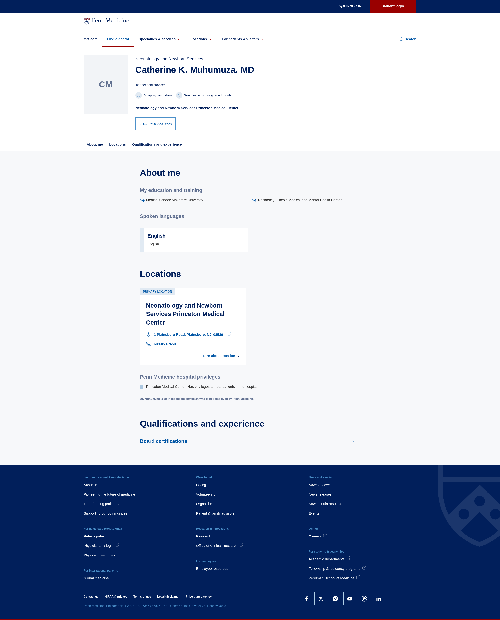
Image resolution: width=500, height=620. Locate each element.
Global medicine (96, 578)
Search (410, 39)
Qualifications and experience (157, 144)
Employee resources (212, 569)
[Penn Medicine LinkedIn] (378, 598)
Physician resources (99, 555)
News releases (320, 494)
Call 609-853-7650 (157, 124)
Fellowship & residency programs (334, 569)
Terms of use (142, 596)
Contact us (91, 596)
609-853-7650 (165, 344)
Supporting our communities (105, 513)
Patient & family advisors (215, 513)
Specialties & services (157, 39)
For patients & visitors (240, 39)
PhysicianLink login (98, 546)
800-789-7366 (352, 6)
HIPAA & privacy (116, 596)
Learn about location (218, 356)
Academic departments (327, 559)
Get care (91, 39)
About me (95, 144)
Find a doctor (118, 39)
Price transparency (199, 596)
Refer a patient (95, 536)
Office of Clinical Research (217, 546)
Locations (198, 39)
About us (90, 485)
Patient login (393, 6)
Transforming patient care (103, 504)
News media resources (326, 504)
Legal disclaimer (168, 596)
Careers (315, 536)
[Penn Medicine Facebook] (306, 598)
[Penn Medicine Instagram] (335, 598)
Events (314, 513)
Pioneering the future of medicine (109, 494)
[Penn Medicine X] (321, 598)
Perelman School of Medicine (331, 578)
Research (203, 536)
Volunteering (206, 494)
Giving (201, 485)
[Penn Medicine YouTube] (350, 598)
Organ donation (208, 504)
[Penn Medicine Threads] (364, 598)
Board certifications (163, 441)
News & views (319, 485)
